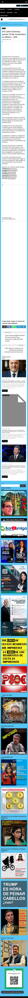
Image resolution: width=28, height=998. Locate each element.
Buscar (2, 483)
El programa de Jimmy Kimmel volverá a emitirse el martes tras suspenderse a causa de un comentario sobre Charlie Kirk (14, 467)
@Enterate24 (12, 173)
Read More (5, 390)
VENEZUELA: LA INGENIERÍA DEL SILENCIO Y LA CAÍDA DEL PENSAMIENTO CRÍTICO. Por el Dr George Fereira (14, 381)
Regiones (7, 395)
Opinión (7, 360)
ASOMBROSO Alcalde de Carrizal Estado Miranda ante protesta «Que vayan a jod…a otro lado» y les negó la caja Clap (13, 431)
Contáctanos (3, 15)
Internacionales (8, 445)
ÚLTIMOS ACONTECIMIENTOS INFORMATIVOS (12, 992)
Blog (15, 12)
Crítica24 (2, 12)
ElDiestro (16, 9)
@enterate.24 (13, 170)
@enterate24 (13, 168)
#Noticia (3, 28)
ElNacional (10, 12)
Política (13, 445)
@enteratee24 (11, 172)
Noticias (2, 9)
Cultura (9, 9)
